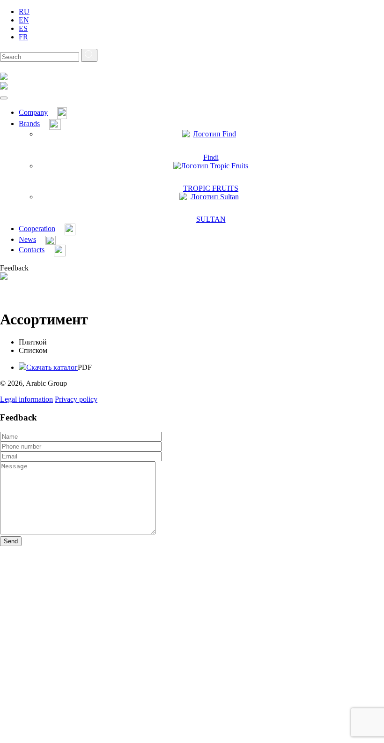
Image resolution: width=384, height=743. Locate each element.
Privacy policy (76, 399)
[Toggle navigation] (3, 98)
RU (24, 11)
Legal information (26, 399)
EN (24, 20)
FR (23, 37)
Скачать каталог (52, 367)
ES (23, 28)
